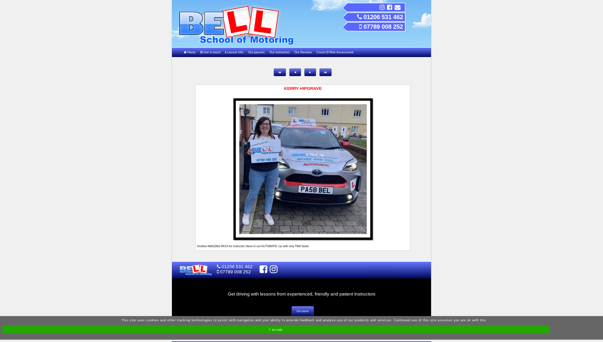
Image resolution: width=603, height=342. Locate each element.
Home (191, 52)
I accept (276, 329)
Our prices (303, 311)
